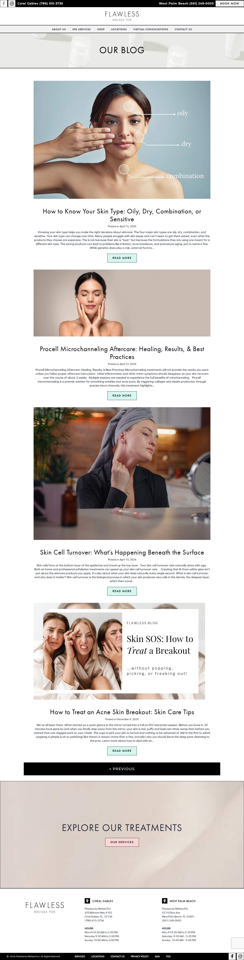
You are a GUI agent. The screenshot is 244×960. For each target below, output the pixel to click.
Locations (119, 29)
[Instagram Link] (12, 3)
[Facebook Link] (4, 3)
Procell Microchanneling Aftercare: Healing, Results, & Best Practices (122, 353)
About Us (59, 29)
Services (80, 956)
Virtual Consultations (150, 29)
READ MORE (122, 258)
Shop (101, 29)
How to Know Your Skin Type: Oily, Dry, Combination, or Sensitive (122, 215)
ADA (157, 956)
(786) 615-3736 (94, 920)
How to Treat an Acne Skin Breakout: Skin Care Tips (122, 712)
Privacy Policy (140, 956)
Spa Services (81, 29)
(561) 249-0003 (171, 920)
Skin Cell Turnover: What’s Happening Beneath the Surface (122, 552)
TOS (168, 956)
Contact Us (183, 29)
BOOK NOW (229, 3)
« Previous (122, 769)
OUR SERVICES (122, 842)
